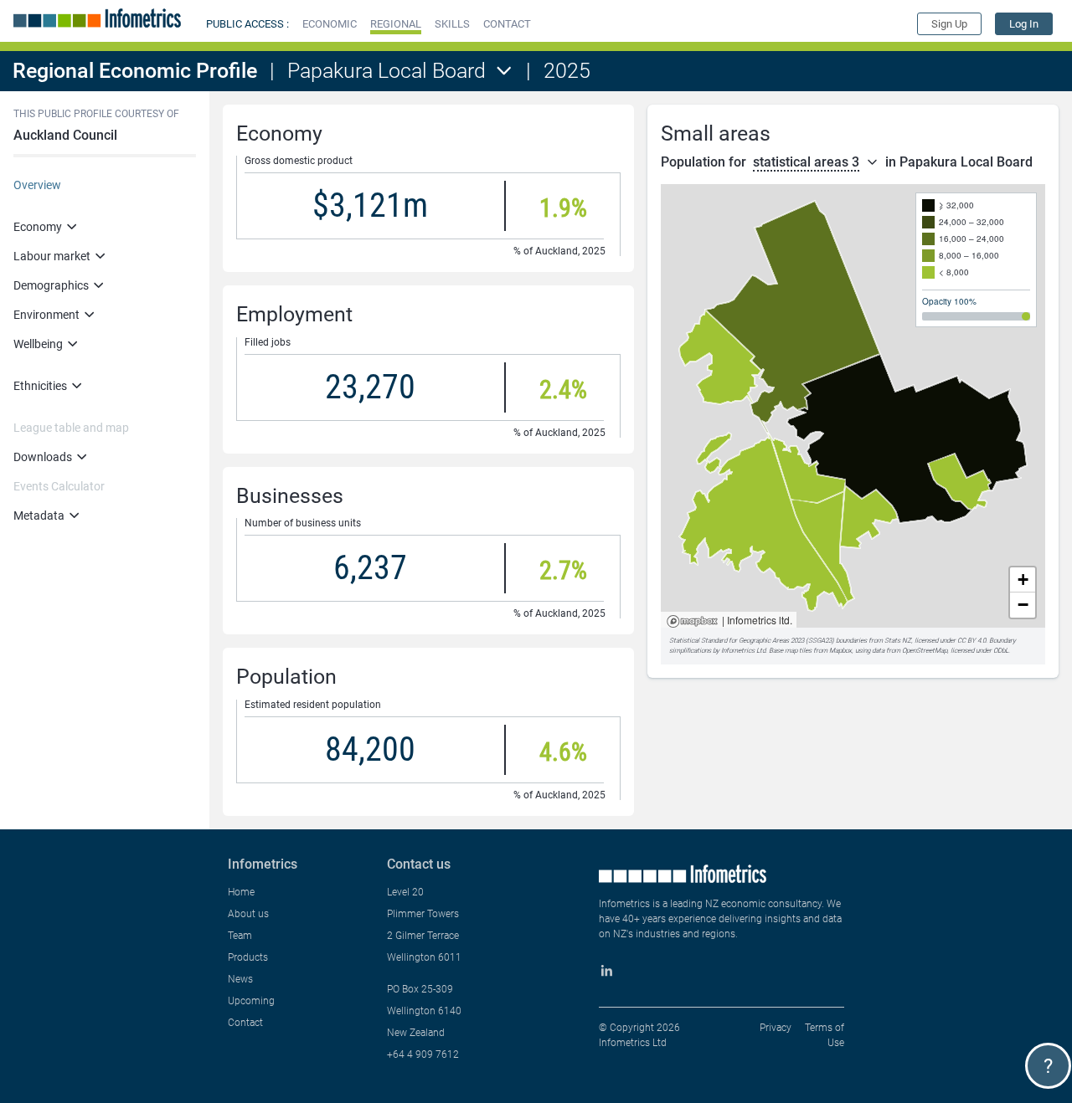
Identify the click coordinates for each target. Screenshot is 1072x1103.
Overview (37, 185)
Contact (245, 1023)
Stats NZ (897, 640)
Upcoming (251, 1001)
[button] (329, 24)
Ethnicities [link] (40, 385)
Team (240, 935)
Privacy (775, 1028)
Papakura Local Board (386, 71)
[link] (1023, 24)
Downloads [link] (42, 457)
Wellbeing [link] (38, 344)
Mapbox (692, 622)
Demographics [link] (51, 285)
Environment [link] (46, 314)
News (240, 979)
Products (248, 957)
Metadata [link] (38, 515)
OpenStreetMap (924, 650)
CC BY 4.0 (971, 640)
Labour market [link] (51, 256)
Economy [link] (37, 226)
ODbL (1000, 650)
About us (248, 914)
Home (241, 892)
